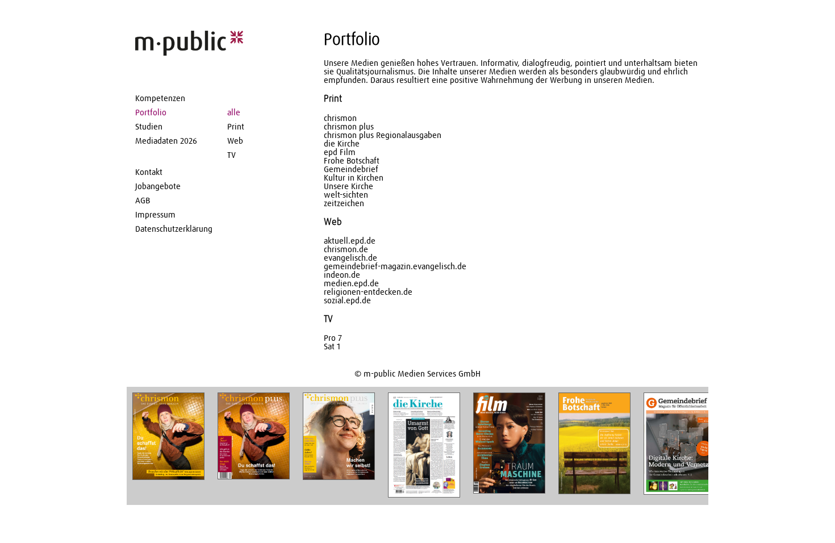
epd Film (340, 152)
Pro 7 (333, 338)
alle (233, 112)
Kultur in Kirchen (353, 178)
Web (235, 141)
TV (231, 155)
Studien (148, 127)
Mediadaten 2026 (166, 141)
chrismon (340, 118)
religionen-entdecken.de (368, 292)
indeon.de (342, 275)
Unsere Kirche (348, 186)
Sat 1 (332, 346)
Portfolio (150, 112)
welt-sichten (346, 195)
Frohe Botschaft (351, 161)
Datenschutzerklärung (173, 229)
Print (235, 127)
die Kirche (342, 144)
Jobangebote (158, 186)
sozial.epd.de (347, 300)
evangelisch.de (350, 258)
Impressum (155, 215)
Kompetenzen (160, 98)
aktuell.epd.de (349, 241)
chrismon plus (349, 127)
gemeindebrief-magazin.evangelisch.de (395, 266)
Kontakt (148, 172)
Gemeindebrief (351, 169)
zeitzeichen (344, 203)
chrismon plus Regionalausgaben (382, 135)
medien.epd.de (351, 283)
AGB (142, 201)
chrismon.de (346, 249)
